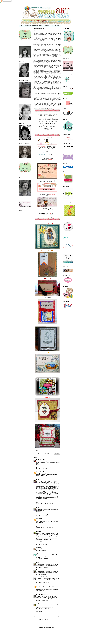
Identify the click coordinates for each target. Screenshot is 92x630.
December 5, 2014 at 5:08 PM (42, 560)
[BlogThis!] (55, 454)
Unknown (38, 518)
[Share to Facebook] (58, 454)
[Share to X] (56, 454)
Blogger (52, 627)
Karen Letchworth (42, 453)
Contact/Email (47, 25)
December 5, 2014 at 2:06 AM (42, 544)
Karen (37, 531)
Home (21, 25)
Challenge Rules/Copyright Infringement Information (33, 25)
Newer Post (36, 616)
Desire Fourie (39, 459)
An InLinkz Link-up (37, 450)
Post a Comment (38, 611)
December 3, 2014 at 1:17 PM (42, 505)
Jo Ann (37, 479)
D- (36, 507)
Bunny (37, 562)
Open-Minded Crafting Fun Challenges (44, 527)
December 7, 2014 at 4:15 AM (42, 600)
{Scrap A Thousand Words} (42, 526)
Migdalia (38, 553)
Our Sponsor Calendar (55, 25)
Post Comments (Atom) (50, 619)
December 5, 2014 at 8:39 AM (42, 550)
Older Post (58, 616)
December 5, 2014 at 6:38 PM (42, 567)
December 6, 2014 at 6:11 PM (42, 592)
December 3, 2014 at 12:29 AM (42, 468)
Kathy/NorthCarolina (41, 594)
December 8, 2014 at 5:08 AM (42, 608)
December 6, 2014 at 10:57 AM (42, 582)
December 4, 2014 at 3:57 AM (42, 529)
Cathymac (38, 603)
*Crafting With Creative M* (42, 558)
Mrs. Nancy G (39, 471)
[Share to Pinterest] (59, 454)
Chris (37, 547)
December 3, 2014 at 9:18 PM (42, 515)
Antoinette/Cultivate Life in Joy (43, 576)
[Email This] (54, 454)
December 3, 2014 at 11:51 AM (42, 477)
